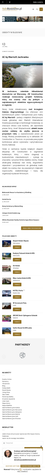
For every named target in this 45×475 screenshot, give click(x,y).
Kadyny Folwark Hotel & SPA (24, 253)
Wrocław (16, 268)
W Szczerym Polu (19, 303)
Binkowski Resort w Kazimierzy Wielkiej (16, 192)
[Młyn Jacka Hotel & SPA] (22, 21)
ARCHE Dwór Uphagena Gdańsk (25, 315)
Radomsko (16, 293)
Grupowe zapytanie (8, 399)
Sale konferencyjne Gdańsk (11, 414)
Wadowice (16, 280)
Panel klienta (38, 2)
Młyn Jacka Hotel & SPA (22, 278)
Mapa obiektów (7, 405)
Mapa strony (6, 403)
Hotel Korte (6, 199)
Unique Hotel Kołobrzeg (11, 213)
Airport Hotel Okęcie (21, 241)
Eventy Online (6, 379)
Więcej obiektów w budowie (32, 228)
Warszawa (16, 243)
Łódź (14, 305)
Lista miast (5, 401)
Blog (3, 386)
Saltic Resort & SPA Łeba (22, 328)
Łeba (14, 330)
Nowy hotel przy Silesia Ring (12, 206)
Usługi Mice (6, 392)
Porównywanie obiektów (30, 466)
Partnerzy (5, 381)
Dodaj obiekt (6, 388)
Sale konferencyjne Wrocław (11, 418)
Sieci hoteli (5, 394)
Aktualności (6, 383)
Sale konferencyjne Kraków (11, 407)
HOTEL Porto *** (19, 290)
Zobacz (17, 247)
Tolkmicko (16, 255)
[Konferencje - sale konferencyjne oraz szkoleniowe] (12, 10)
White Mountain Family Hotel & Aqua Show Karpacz (20, 220)
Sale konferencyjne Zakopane (12, 412)
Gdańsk (15, 318)
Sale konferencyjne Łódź (10, 416)
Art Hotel (16, 266)
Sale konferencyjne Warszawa (12, 410)
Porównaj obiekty (7, 397)
